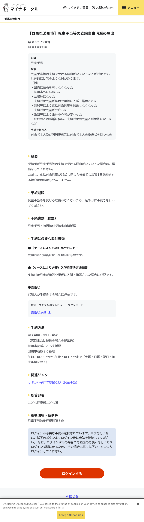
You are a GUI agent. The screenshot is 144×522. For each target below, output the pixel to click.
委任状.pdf (38, 312)
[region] (72, 510)
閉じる (73, 496)
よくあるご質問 (78, 7)
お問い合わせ (105, 7)
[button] (131, 7)
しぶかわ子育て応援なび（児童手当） (53, 382)
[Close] (138, 504)
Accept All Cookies (71, 515)
